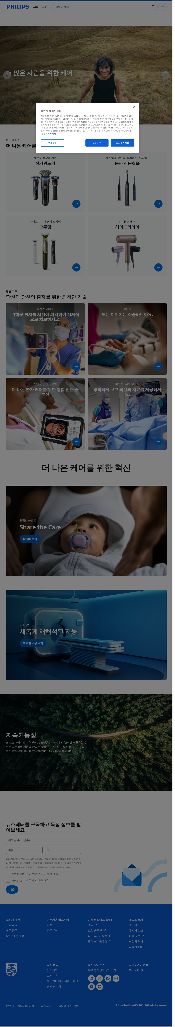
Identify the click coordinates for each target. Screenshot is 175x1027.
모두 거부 (97, 142)
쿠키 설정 (52, 142)
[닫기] (134, 107)
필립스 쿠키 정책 (49, 133)
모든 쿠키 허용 (122, 142)
